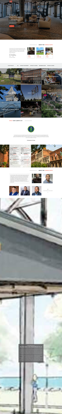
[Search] (52, 1)
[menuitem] (37, 1)
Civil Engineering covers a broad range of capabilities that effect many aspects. (25, 149)
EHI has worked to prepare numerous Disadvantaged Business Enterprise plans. (25, 156)
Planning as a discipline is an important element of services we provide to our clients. (14, 149)
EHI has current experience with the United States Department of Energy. (14, 156)
